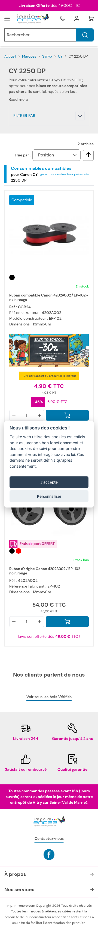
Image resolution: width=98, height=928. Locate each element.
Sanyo (47, 56)
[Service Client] (62, 18)
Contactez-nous (49, 838)
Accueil (10, 56)
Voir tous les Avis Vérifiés (49, 696)
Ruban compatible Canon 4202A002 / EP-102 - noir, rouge (48, 297)
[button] (49, 115)
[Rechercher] (85, 34)
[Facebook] (49, 854)
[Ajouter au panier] (67, 415)
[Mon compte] (76, 18)
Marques (29, 56)
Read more (18, 99)
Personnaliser (49, 496)
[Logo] (32, 18)
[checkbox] (88, 154)
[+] (39, 415)
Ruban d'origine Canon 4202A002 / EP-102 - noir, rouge (46, 571)
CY (60, 56)
